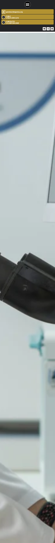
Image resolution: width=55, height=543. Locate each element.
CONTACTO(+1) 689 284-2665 (12, 22)
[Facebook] (44, 28)
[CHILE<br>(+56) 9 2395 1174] (3, 17)
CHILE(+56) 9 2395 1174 (12, 17)
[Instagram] (48, 28)
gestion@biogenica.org (14, 12)
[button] (27, 4)
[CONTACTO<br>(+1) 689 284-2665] (3, 22)
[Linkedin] (52, 28)
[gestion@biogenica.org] (3, 12)
